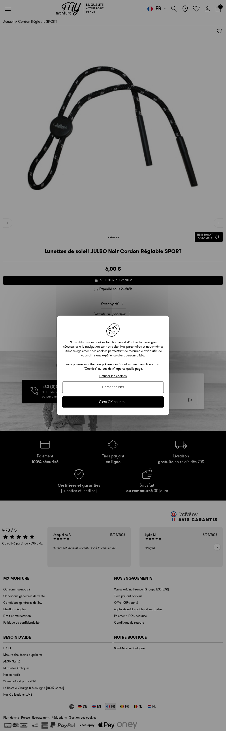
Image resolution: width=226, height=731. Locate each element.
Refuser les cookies (113, 376)
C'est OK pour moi (113, 402)
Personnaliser (113, 387)
